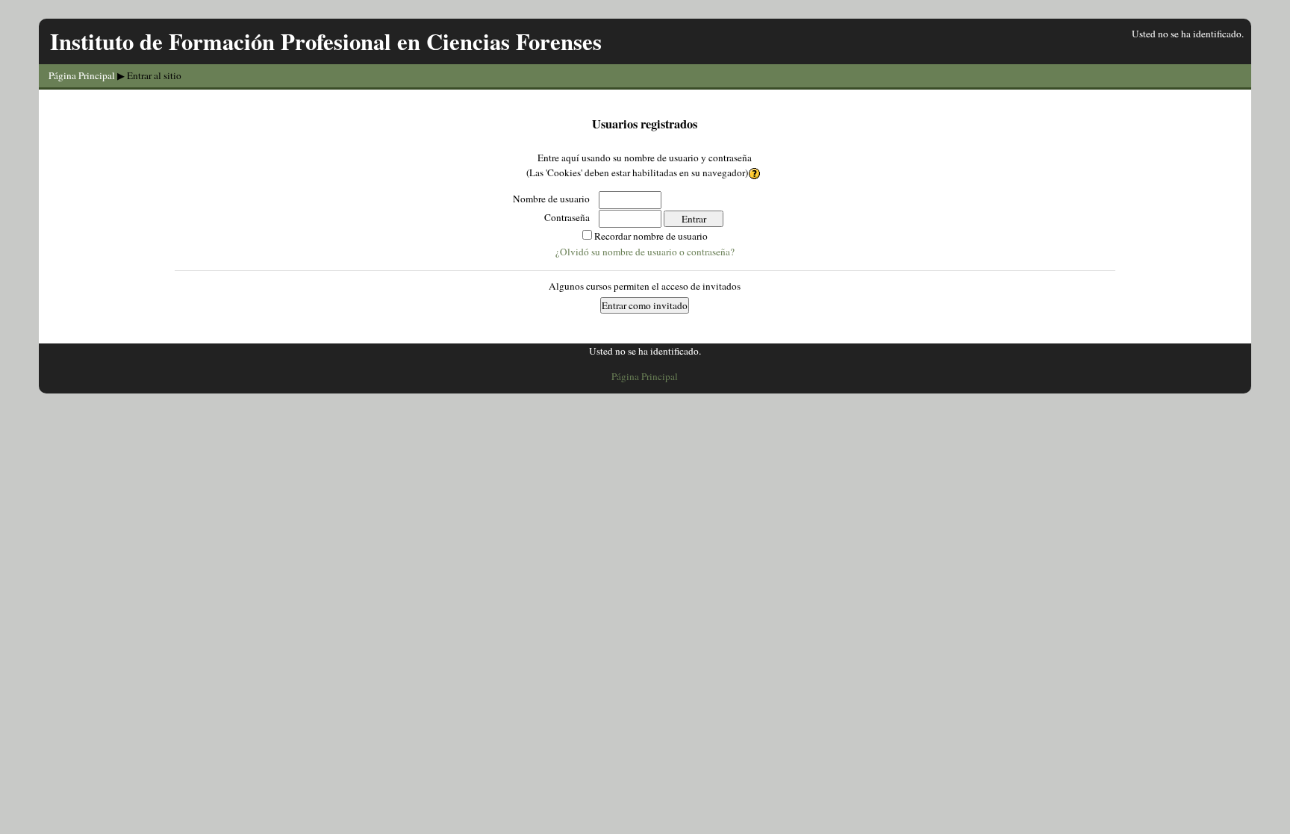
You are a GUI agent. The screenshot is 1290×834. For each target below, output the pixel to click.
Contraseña (567, 217)
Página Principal (82, 75)
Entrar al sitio (154, 75)
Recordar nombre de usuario (651, 236)
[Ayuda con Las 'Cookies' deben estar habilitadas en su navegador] (756, 172)
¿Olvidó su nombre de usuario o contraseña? (645, 251)
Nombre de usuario (551, 198)
